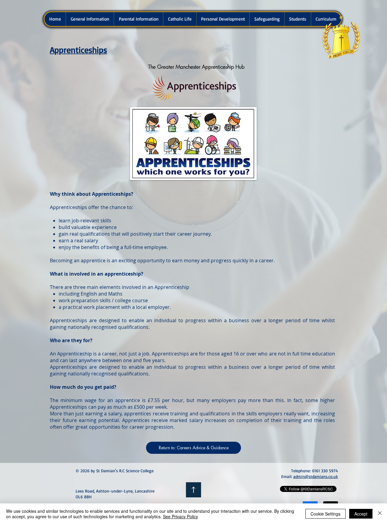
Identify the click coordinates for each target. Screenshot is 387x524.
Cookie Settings (325, 514)
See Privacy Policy (180, 516)
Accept (360, 514)
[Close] (379, 513)
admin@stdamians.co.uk (315, 476)
